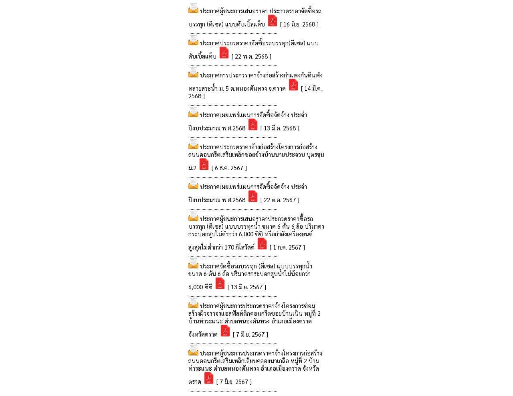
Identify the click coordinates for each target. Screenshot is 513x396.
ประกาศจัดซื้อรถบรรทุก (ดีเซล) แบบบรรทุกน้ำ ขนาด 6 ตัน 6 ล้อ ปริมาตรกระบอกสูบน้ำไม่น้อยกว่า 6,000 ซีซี (250, 276)
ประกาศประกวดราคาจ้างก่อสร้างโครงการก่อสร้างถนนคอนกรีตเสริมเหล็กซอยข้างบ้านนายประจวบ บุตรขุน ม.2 (256, 157)
